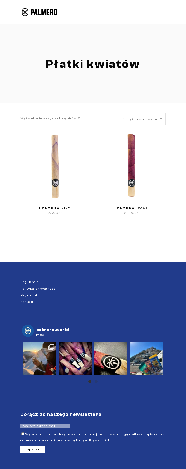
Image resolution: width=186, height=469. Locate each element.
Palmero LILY (54, 208)
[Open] (39, 358)
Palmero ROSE (131, 208)
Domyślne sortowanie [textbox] (139, 119)
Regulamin (29, 282)
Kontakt (27, 302)
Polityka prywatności (38, 289)
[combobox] (141, 119)
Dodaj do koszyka (38, 213)
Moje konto (29, 295)
